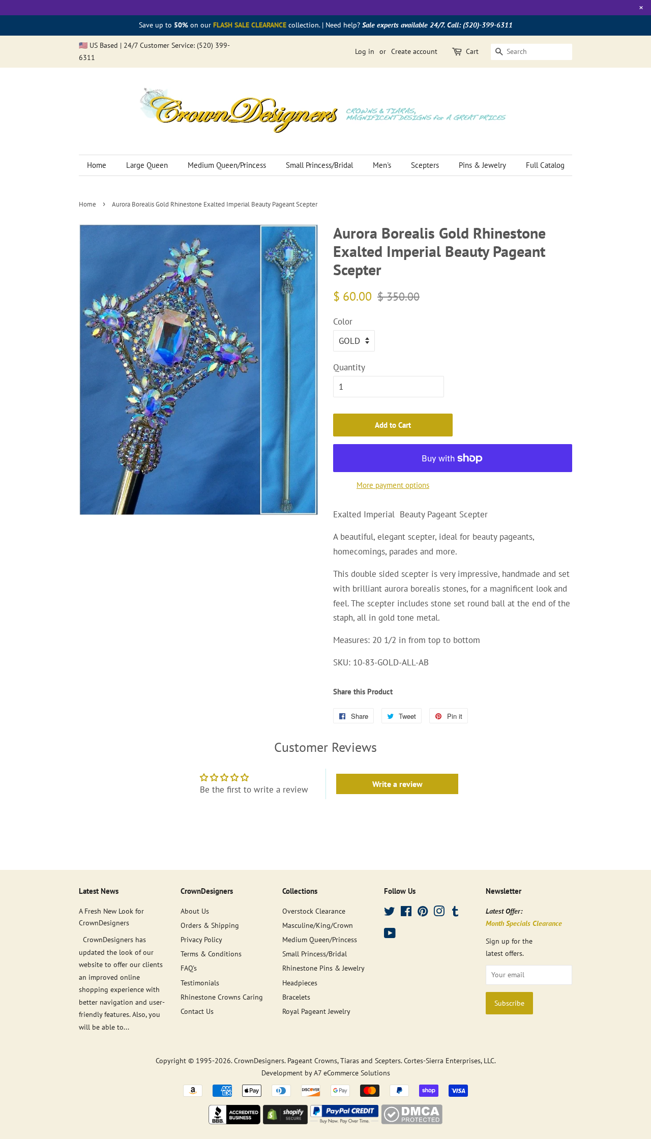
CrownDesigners (259, 1060)
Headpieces (299, 982)
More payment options (393, 485)
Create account (414, 51)
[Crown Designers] (234, 1121)
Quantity (349, 367)
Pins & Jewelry (482, 165)
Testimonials (200, 982)
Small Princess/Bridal (319, 165)
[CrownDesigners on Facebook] (406, 913)
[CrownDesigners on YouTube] (390, 935)
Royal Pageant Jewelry (316, 1011)
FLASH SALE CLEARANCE (249, 25)
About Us (195, 911)
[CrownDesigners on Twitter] (389, 913)
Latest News (99, 891)
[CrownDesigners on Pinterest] (422, 913)
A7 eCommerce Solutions (352, 1072)
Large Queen (147, 165)
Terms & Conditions (211, 953)
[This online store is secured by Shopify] (285, 1121)
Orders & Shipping (210, 925)
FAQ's (189, 968)
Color (342, 321)
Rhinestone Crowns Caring (222, 997)
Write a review (397, 784)
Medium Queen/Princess (227, 165)
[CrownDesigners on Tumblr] (455, 913)
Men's (382, 165)
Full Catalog (545, 165)
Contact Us (197, 1011)
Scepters (425, 165)
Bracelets (296, 997)
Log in (364, 51)
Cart (472, 51)
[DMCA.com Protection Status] (411, 1121)
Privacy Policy (201, 939)
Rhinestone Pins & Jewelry (323, 968)
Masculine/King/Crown (317, 925)
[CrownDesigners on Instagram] (439, 913)
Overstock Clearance (313, 911)
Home (96, 165)
